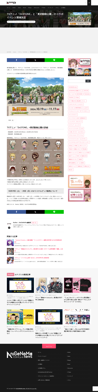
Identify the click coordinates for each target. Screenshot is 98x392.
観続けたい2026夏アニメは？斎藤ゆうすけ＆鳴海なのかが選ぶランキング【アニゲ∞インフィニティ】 (48, 335)
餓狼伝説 (80, 166)
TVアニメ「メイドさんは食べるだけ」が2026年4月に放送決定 (32, 257)
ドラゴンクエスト (73, 135)
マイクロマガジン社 (73, 142)
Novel (24, 7)
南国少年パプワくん (19, 326)
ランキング (50, 7)
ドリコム (81, 135)
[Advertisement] (49, 39)
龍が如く (71, 169)
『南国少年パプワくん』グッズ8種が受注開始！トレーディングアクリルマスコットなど (20, 331)
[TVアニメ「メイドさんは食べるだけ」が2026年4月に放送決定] (10, 260)
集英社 (82, 162)
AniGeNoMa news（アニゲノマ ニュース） (26, 388)
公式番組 (63, 7)
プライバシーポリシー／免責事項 (46, 376)
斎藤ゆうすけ (77, 149)
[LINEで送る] (54, 60)
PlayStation (87, 94)
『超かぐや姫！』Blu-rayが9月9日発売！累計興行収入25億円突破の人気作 (77, 330)
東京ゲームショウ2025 (74, 156)
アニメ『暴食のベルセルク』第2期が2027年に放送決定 (48, 298)
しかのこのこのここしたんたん (76, 104)
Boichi (21, 21)
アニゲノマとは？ (42, 356)
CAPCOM (86, 90)
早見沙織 (84, 149)
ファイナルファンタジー (74, 138)
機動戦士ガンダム (73, 159)
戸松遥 (70, 149)
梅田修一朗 (84, 156)
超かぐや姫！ (74, 326)
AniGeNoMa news (73, 87)
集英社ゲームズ (72, 166)
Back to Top (49, 346)
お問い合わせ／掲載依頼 (44, 380)
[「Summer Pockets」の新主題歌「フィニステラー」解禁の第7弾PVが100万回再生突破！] (10, 242)
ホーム (8, 7)
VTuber (43, 7)
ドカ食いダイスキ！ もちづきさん (76, 131)
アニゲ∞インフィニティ (74, 111)
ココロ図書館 (19, 297)
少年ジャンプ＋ (82, 145)
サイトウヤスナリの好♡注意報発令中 (77, 118)
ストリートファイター (74, 128)
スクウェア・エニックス (74, 125)
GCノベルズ (71, 94)
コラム (57, 7)
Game (19, 7)
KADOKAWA (79, 94)
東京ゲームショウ (73, 152)
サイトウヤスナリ (73, 114)
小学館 (75, 145)
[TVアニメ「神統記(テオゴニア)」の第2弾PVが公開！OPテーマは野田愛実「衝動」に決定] (10, 251)
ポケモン (84, 138)
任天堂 (70, 145)
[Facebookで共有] (16, 60)
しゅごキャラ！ (75, 295)
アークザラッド (85, 111)
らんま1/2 (85, 107)
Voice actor (36, 7)
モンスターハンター (84, 142)
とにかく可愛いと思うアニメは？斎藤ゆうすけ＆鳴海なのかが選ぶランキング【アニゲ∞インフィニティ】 (20, 302)
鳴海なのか (86, 166)
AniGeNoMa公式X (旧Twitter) (45, 372)
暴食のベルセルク (52, 295)
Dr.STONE (25, 21)
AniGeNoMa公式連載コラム (75, 90)
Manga (29, 7)
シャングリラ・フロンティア (75, 121)
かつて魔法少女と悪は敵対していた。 (77, 100)
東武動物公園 (31, 21)
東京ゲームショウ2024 (84, 152)
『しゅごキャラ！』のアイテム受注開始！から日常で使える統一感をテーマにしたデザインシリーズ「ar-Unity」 (77, 300)
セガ (82, 128)
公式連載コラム (41, 368)
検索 (88, 81)
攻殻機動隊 (42, 330)
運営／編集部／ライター (44, 360)
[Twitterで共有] (35, 60)
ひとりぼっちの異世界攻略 (75, 107)
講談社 (80, 159)
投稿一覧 (34, 222)
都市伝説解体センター (74, 162)
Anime (14, 7)
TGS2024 (71, 97)
